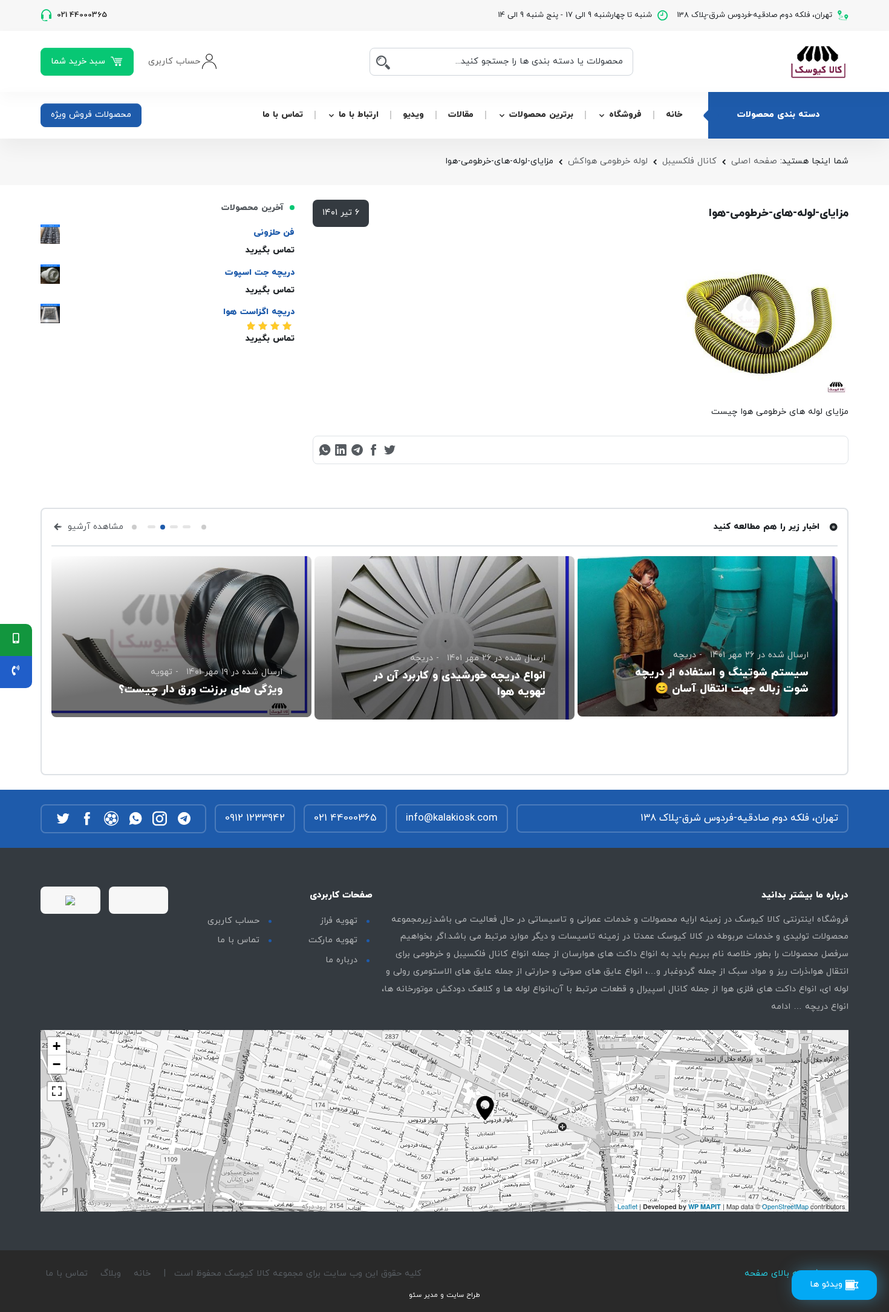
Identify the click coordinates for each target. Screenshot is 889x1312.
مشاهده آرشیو (94, 526)
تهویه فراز (338, 920)
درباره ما (341, 960)
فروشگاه (625, 114)
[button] (203, 527)
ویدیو (413, 114)
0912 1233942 (255, 818)
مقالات (461, 114)
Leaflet (627, 1206)
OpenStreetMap (785, 1206)
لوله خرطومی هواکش (608, 161)
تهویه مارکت (332, 940)
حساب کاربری (233, 920)
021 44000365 (345, 818)
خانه (674, 114)
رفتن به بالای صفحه (784, 1273)
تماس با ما (282, 114)
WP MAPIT (704, 1206)
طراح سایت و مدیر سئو (444, 1295)
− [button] (56, 1064)
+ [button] (56, 1046)
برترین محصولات (541, 114)
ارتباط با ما (359, 114)
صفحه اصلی (754, 161)
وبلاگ (110, 1273)
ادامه (780, 1006)
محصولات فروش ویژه (91, 114)
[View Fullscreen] (57, 1091)
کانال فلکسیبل (689, 161)
